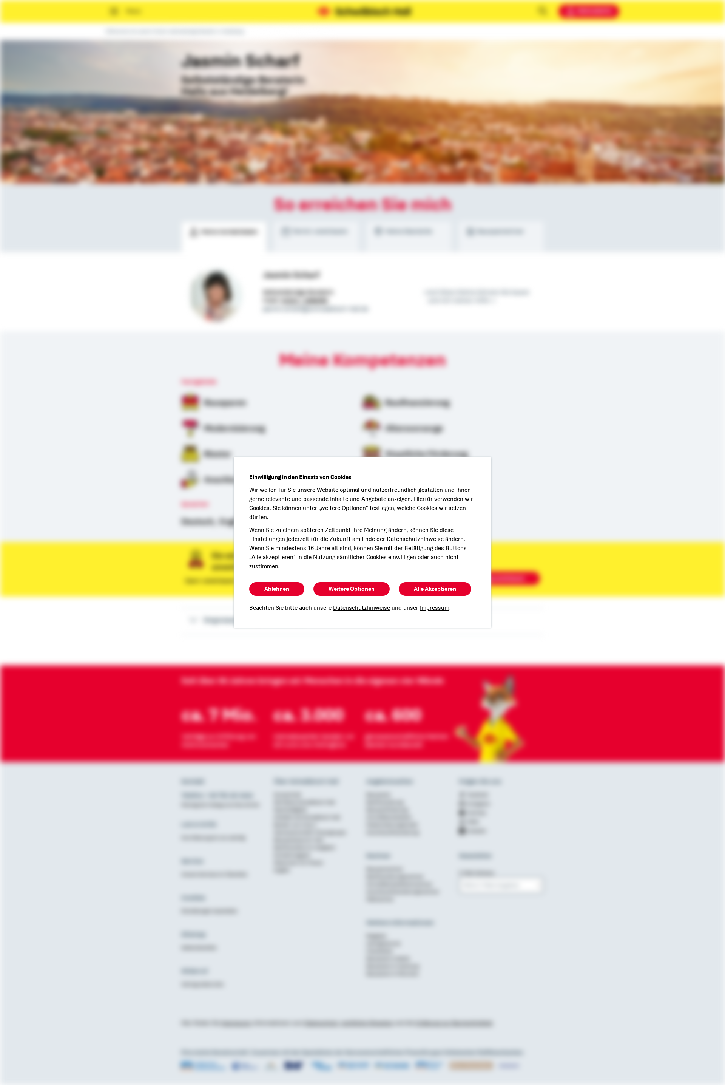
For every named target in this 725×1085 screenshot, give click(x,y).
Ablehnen (276, 589)
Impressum (434, 608)
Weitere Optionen (352, 589)
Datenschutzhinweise (361, 608)
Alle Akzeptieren (435, 589)
